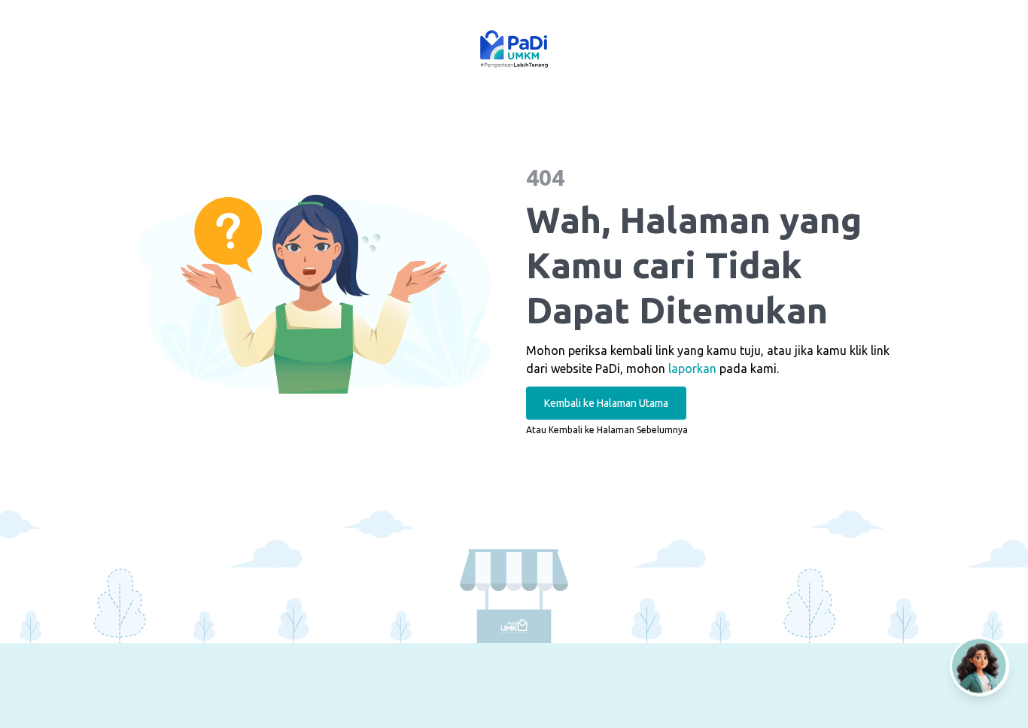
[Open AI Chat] (980, 672)
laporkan (692, 368)
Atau (607, 430)
